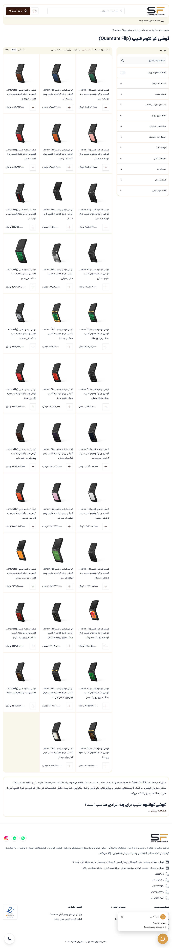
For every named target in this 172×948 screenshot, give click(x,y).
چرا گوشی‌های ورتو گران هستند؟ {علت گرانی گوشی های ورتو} (66, 917)
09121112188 (159, 874)
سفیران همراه (163, 30)
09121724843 (158, 886)
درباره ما (122, 914)
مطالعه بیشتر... (157, 810)
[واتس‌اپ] (14, 838)
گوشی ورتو (151, 30)
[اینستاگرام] (6, 838)
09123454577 (157, 892)
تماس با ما (120, 919)
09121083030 (158, 880)
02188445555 (157, 898)
